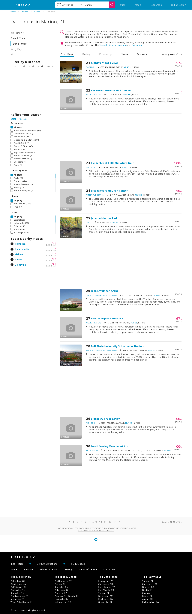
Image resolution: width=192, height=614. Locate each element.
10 (100, 522)
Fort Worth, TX (106, 590)
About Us (28, 569)
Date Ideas (20, 43)
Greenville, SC (105, 602)
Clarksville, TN (17, 590)
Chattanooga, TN (19, 596)
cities (123, 4)
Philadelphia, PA (150, 602)
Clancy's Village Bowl (104, 62)
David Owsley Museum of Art (109, 446)
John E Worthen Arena (104, 290)
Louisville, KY (61, 599)
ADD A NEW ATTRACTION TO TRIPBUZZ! (96, 530)
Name (124, 54)
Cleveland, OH (105, 584)
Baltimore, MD (106, 596)
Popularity (105, 54)
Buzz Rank (67, 54)
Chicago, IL (148, 593)
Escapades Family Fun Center (109, 190)
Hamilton (20, 243)
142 (54, 243)
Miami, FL (147, 596)
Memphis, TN (17, 599)
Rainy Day (16, 49)
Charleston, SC (150, 584)
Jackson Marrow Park (104, 218)
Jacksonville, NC (62, 602)
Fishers (19, 254)
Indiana (25, 11)
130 (54, 248)
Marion (37, 11)
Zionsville (20, 264)
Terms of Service (88, 569)
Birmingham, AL (18, 584)
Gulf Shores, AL (18, 587)
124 (54, 259)
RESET (13, 119)
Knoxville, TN (17, 593)
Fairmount (137, 45)
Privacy (68, 569)
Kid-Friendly (17, 33)
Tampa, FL (60, 584)
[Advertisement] (33, 91)
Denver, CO (148, 587)
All (11, 54)
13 (114, 522)
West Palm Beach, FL (21, 602)
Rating (86, 54)
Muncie (113, 45)
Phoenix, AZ (60, 593)
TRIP (19, 5)
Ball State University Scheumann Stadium (117, 346)
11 (105, 522)
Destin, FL (147, 590)
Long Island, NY (106, 587)
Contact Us (109, 569)
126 (54, 253)
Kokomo (122, 45)
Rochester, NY (105, 599)
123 (54, 264)
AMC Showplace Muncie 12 (107, 318)
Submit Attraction (49, 569)
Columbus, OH (18, 581)
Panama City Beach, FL (66, 596)
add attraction (178, 4)
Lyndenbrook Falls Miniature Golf (112, 163)
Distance (142, 54)
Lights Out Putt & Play (105, 418)
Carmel (19, 259)
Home (13, 11)
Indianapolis (22, 249)
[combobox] (69, 4)
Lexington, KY (105, 581)
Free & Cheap (18, 38)
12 (110, 522)
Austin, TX (147, 599)
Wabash (103, 45)
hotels (138, 4)
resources (156, 4)
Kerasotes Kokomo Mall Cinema (111, 90)
